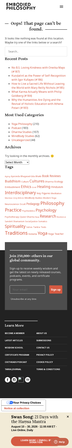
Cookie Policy (44, 362)
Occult (23, 204)
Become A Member (14, 333)
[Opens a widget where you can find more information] (59, 442)
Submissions (43, 340)
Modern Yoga (49, 198)
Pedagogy (33, 204)
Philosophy (52, 203)
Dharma (49, 181)
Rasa (37, 217)
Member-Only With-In (14, 198)
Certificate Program (17, 354)
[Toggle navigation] (61, 6)
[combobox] (36, 51)
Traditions (16, 233)
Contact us (42, 347)
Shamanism (18, 221)
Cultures (36, 180)
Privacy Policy (45, 354)
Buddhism (13, 181)
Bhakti (38, 176)
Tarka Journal (13, 369)
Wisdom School (14, 347)
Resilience (61, 217)
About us (41, 333)
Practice (13, 210)
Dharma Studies (22, 132)
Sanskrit (9, 221)
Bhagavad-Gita (28, 176)
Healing (43, 186)
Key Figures (43, 193)
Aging (7, 176)
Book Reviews (51, 176)
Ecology (58, 181)
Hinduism (57, 187)
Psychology (46, 210)
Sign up (56, 289)
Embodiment (12, 187)
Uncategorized (21, 140)
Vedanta (32, 233)
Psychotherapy (12, 216)
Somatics (42, 221)
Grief (34, 187)
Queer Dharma (27, 216)
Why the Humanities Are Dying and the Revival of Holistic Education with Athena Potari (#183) (37, 104)
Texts (43, 227)
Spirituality (15, 226)
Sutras (29, 227)
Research (48, 216)
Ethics (26, 186)
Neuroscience (12, 204)
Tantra (36, 227)
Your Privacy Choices (27, 402)
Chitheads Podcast (16, 362)
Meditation (56, 193)
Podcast (16, 128)
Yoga (42, 233)
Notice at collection (16, 408)
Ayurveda (15, 176)
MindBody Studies (23, 136)
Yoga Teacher (56, 233)
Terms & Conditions (48, 369)
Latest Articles (14, 340)
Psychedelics (28, 210)
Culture (25, 181)
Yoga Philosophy (22, 124)
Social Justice (31, 221)
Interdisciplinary (20, 192)
